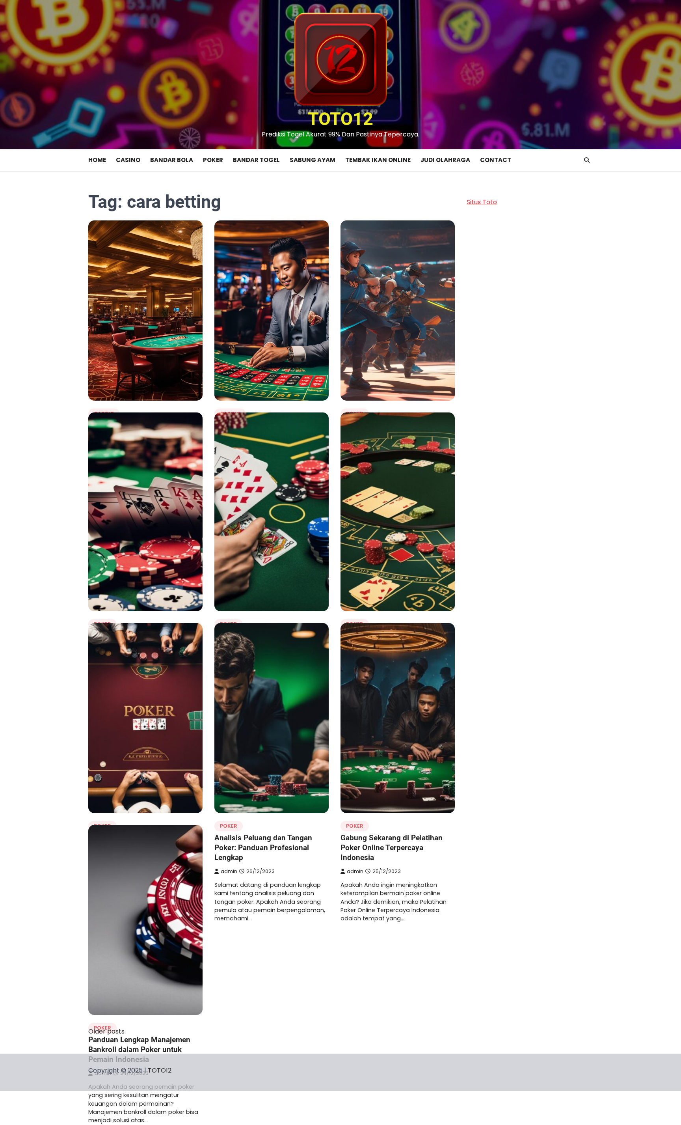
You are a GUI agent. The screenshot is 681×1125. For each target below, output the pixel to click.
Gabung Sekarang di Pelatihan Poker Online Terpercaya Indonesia (391, 847)
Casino (128, 160)
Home (97, 160)
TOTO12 (340, 118)
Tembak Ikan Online (378, 160)
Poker (213, 160)
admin (229, 871)
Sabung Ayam (312, 160)
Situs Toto (482, 202)
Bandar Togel (256, 160)
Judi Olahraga (445, 160)
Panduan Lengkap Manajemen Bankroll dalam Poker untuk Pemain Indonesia (139, 1049)
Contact (495, 160)
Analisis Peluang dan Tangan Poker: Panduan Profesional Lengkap (263, 847)
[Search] (587, 160)
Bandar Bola (171, 160)
